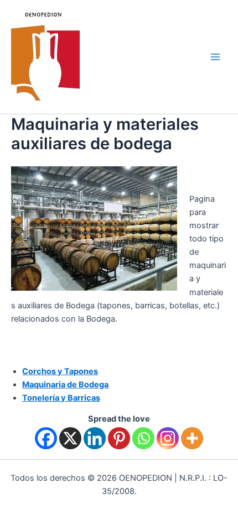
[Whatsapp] (143, 438)
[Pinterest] (119, 438)
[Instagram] (168, 438)
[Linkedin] (95, 438)
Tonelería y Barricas (61, 398)
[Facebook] (46, 438)
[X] (70, 438)
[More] (192, 438)
